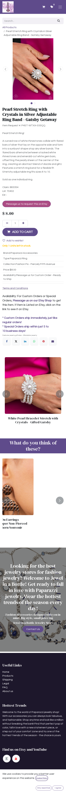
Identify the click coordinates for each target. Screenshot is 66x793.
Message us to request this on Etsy (26, 204)
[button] (5, 69)
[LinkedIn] (25, 341)
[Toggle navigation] (60, 6)
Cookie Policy (41, 778)
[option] (33, 394)
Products (7, 675)
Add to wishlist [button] (15, 240)
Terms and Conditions (15, 288)
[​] (7, 758)
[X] (16, 341)
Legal (5, 683)
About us (7, 691)
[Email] (53, 341)
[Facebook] (7, 341)
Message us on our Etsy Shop (32, 300)
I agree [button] (58, 788)
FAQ (5, 687)
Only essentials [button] (43, 788)
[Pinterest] (43, 341)
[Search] (59, 21)
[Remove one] (7, 223)
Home (5, 672)
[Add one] (23, 223)
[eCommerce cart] (43, 6)
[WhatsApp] (34, 341)
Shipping (7, 679)
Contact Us (33, 629)
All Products (9, 27)
